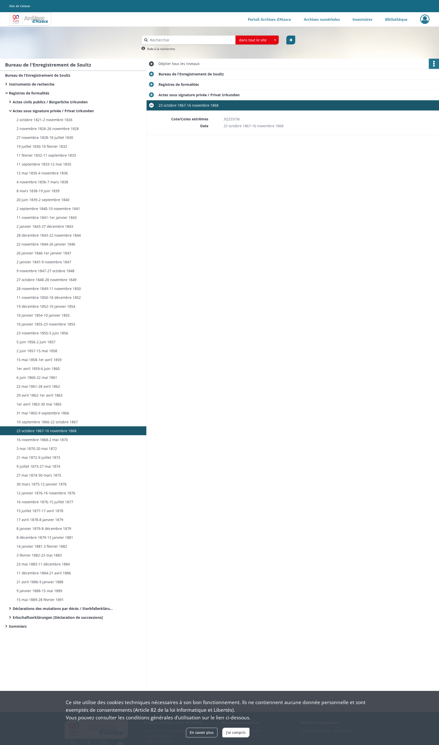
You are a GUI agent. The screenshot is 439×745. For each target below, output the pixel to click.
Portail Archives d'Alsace (269, 19)
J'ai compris (236, 732)
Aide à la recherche (161, 49)
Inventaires (362, 19)
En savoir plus (202, 732)
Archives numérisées (322, 19)
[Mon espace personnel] (425, 19)
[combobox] (257, 40)
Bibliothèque (396, 19)
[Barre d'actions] (434, 64)
